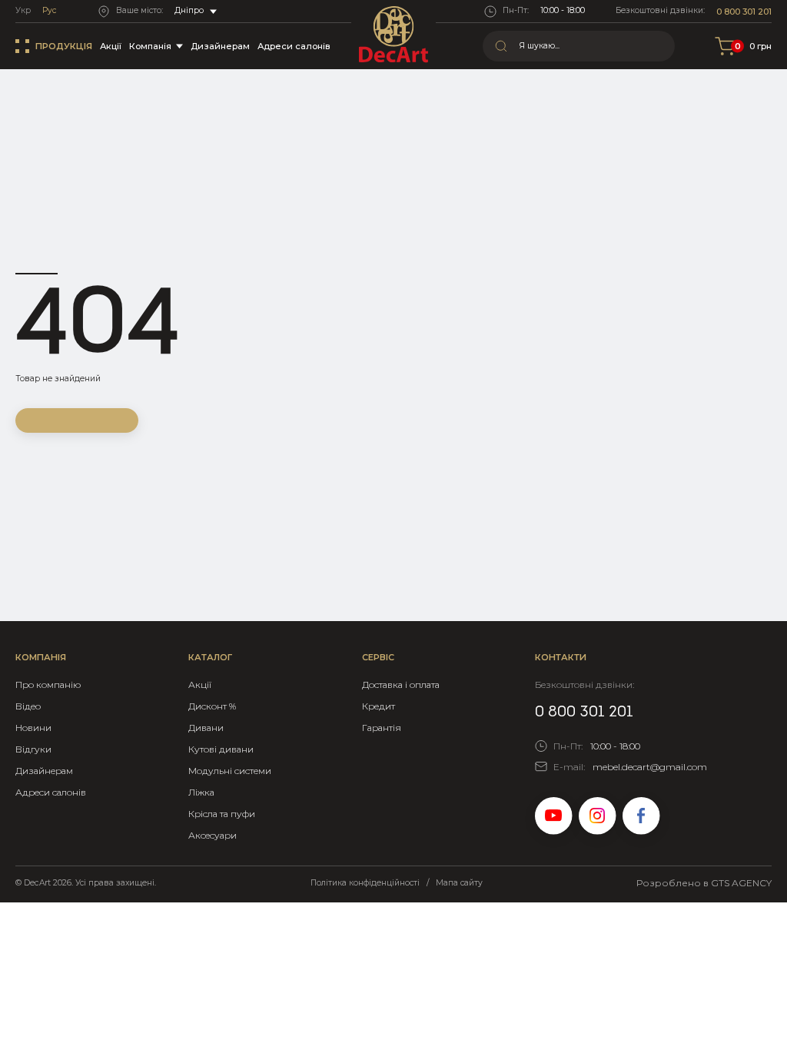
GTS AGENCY (741, 883)
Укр (23, 10)
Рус (49, 10)
